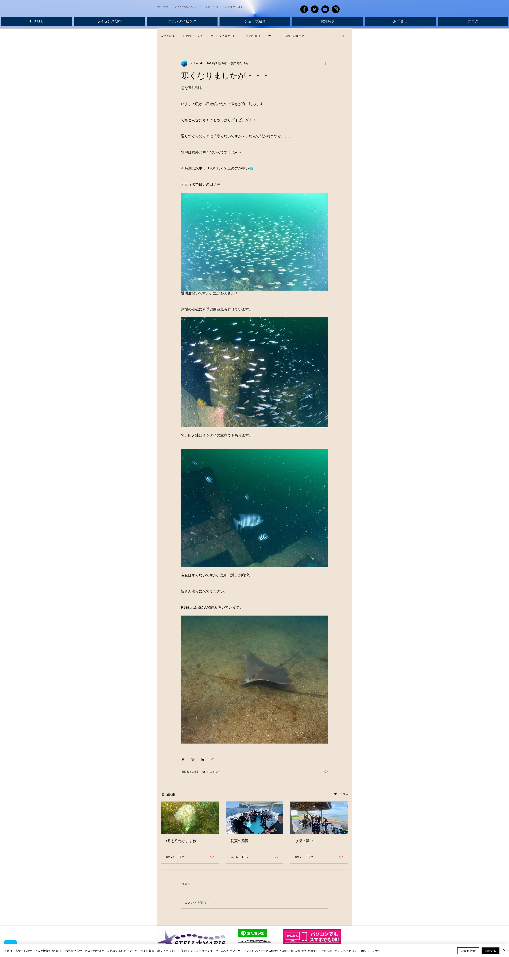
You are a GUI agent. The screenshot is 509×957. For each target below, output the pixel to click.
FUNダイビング (193, 36)
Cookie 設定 (468, 951)
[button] (343, 36)
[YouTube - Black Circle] (325, 9)
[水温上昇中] (319, 818)
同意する (490, 951)
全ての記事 (168, 36)
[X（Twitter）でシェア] (192, 759)
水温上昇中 (304, 841)
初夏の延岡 (240, 841)
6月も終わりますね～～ (184, 841)
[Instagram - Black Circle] (336, 9)
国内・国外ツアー (296, 36)
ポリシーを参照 (371, 951)
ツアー (272, 36)
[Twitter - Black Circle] (315, 9)
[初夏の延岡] (254, 818)
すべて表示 (341, 794)
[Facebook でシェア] (183, 759)
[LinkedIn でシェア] (202, 759)
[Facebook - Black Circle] (304, 9)
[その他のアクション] (325, 63)
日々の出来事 (252, 36)
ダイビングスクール (223, 36)
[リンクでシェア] (212, 759)
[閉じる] (504, 950)
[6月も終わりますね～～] (190, 818)
